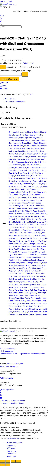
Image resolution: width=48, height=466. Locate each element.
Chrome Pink (42, 146)
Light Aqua (33, 181)
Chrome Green (30, 146)
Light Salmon (31, 189)
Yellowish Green (41, 314)
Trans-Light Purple (22, 298)
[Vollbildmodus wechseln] (7, 461)
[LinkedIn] (7, 88)
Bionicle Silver (18, 135)
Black (27, 135)
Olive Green (31, 246)
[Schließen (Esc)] (18, 461)
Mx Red (16, 238)
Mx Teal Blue (24, 238)
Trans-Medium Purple (17, 301)
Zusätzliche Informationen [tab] (15, 102)
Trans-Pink (13, 306)
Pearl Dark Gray (39, 249)
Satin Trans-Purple (38, 276)
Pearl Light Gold (33, 252)
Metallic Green (38, 208)
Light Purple (20, 189)
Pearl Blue (17, 249)
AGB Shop (11, 448)
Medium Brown (38, 197)
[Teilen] (13, 461)
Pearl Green (22, 252)
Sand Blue (41, 265)
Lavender (17, 181)
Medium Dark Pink (16, 200)
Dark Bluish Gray (32, 151)
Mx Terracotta (35, 238)
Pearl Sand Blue (32, 255)
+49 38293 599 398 (15, 364)
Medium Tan (27, 206)
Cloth (31, 94)
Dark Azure (13, 151)
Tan (38, 284)
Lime (44, 192)
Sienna (26, 279)
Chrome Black (32, 143)
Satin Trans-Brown (26, 271)
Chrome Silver (14, 148)
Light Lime (27, 186)
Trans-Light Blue (30, 293)
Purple (11, 260)
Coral (42, 148)
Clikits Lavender (26, 148)
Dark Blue (22, 151)
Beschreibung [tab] (10, 99)
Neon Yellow (40, 244)
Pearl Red (21, 255)
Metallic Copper (15, 208)
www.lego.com (13, 438)
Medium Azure (14, 197)
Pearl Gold (13, 252)
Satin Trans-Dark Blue (21, 274)
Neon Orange (29, 244)
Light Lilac (18, 186)
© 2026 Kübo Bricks (15, 443)
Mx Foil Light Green (20, 222)
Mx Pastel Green (24, 235)
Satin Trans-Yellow (16, 279)
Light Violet (21, 192)
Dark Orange (23, 157)
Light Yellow (31, 192)
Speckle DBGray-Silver (27, 284)
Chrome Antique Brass (17, 143)
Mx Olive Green (26, 233)
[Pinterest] (5, 88)
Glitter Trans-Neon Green (22, 173)
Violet (30, 312)
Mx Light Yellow (21, 230)
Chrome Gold (18, 146)
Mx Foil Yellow (29, 225)
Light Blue (42, 181)
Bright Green (13, 138)
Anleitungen (11, 456)
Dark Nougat (38, 154)
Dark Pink (33, 157)
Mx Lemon (40, 225)
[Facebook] (3, 88)
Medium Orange (15, 206)
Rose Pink (37, 263)
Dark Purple (42, 157)
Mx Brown (18, 214)
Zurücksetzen (28, 63)
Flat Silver (31, 167)
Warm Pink (38, 312)
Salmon (33, 265)
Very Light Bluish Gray (29, 309)
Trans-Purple (23, 306)
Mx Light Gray (28, 227)
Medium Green (29, 200)
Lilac (39, 192)
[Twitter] (1, 88)
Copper (36, 148)
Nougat (11, 246)
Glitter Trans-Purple (22, 176)
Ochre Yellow (20, 246)
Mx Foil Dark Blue (20, 216)
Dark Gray (18, 154)
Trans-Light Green (26, 295)
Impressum (11, 445)
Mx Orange (37, 233)
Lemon (25, 181)
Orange (39, 246)
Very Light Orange (20, 312)
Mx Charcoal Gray (36, 214)
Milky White (24, 211)
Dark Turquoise (18, 162)
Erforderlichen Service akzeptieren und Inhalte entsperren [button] (22, 354)
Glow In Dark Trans (23, 178)
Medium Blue (26, 197)
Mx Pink (35, 235)
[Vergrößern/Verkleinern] (2, 461)
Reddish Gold (14, 263)
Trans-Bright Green (31, 287)
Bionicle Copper (33, 132)
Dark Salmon (35, 159)
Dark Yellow (29, 162)
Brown (42, 140)
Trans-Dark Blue (30, 290)
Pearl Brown (27, 249)
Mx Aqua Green (36, 211)
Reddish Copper (37, 260)
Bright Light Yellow (22, 140)
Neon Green (18, 244)
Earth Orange (40, 162)
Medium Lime (22, 203)
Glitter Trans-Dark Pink (22, 170)
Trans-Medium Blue (38, 298)
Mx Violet (39, 241)
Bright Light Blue (25, 138)
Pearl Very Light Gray (22, 257)
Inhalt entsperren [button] (6, 351)
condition (4, 63)
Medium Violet (38, 206)
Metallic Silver (14, 211)
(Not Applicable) (15, 132)
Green (11, 181)
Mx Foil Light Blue (28, 219)
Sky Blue (33, 279)
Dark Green (27, 154)
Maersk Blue (28, 195)
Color (4, 60)
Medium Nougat (34, 203)
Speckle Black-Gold (27, 282)
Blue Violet (38, 135)
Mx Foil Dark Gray (34, 216)
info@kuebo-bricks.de (8, 366)
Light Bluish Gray (15, 184)
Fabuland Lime (27, 165)
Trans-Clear (19, 290)
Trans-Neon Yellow (27, 303)
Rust (27, 265)
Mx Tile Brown (18, 241)
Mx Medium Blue (35, 230)
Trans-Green (18, 293)
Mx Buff (26, 214)
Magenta (37, 195)
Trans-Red (33, 306)
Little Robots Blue (15, 195)
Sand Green (13, 268)
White (25, 314)
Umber (17, 309)
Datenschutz (12, 454)
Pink (43, 257)
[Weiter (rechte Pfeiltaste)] (7, 464)
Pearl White (36, 257)
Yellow (31, 314)
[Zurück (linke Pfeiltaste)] (2, 464)
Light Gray (37, 184)
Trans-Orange (41, 303)
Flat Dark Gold (20, 167)
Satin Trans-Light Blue (21, 276)
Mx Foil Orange (35, 222)
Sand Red (32, 268)
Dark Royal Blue (23, 159)
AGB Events (11, 451)
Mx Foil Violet (18, 225)
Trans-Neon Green (33, 301)
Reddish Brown (24, 260)
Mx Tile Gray (30, 241)
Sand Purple (23, 268)
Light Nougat (37, 186)
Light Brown (27, 184)
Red (15, 260)
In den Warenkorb (9, 79)
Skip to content (6, 1)
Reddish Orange (26, 263)
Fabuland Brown (15, 165)
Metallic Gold (27, 208)
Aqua (24, 132)
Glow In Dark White (38, 178)
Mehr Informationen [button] (7, 348)
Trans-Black (18, 287)
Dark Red (12, 159)
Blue (31, 135)
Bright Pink (35, 140)
